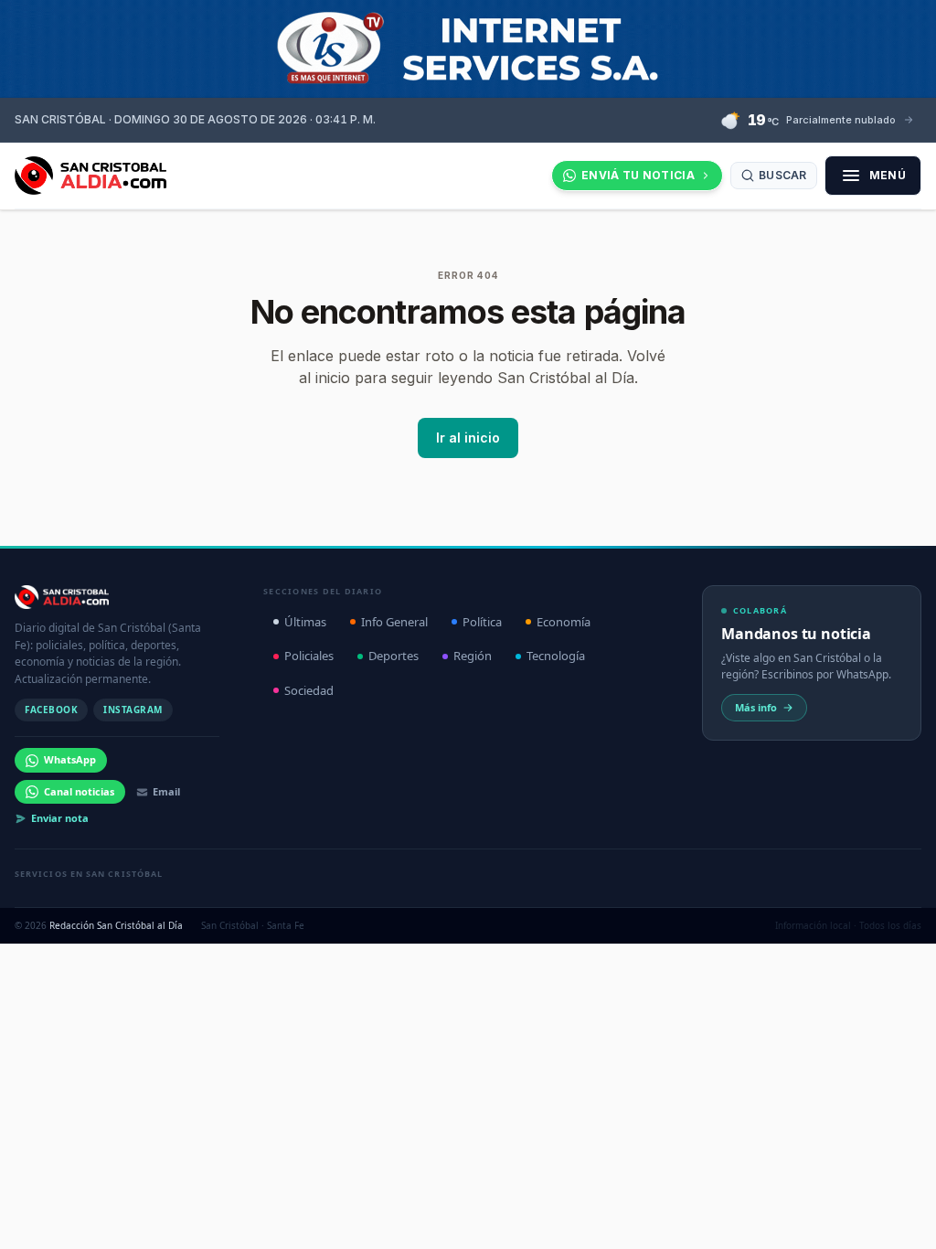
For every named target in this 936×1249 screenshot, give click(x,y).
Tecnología (555, 655)
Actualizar (591, 1216)
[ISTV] (468, 49)
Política (482, 622)
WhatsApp (70, 759)
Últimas (305, 622)
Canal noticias (79, 791)
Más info (756, 707)
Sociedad (309, 690)
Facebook (51, 709)
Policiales (309, 655)
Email (166, 791)
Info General (394, 622)
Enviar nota (60, 818)
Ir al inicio (468, 437)
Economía (563, 622)
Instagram (133, 709)
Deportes (393, 655)
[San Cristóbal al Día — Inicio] (90, 175)
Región (472, 655)
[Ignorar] (650, 1217)
